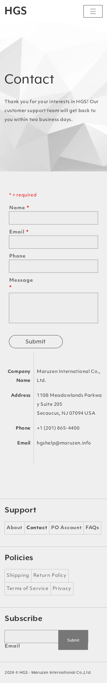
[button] (93, 11)
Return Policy (50, 575)
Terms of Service (28, 588)
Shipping (18, 575)
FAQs (92, 528)
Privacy (62, 588)
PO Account (66, 528)
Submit (36, 341)
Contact (36, 528)
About (15, 528)
